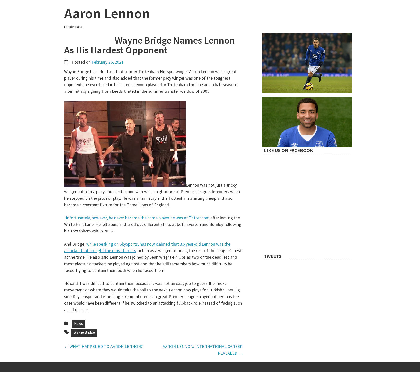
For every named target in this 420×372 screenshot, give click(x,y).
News (78, 323)
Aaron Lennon (107, 13)
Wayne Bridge (84, 332)
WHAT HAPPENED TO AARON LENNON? (103, 346)
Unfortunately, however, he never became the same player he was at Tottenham (137, 218)
